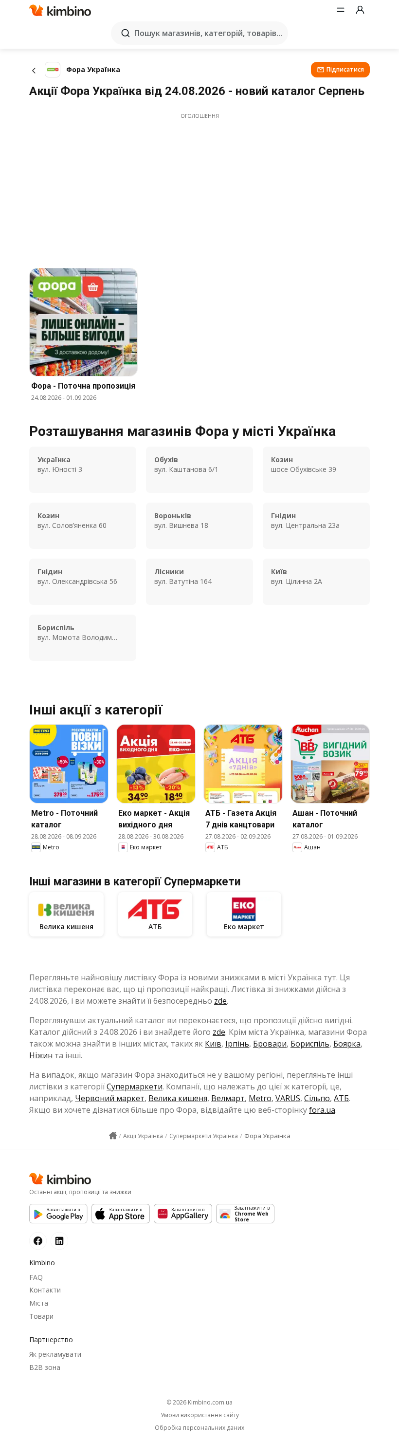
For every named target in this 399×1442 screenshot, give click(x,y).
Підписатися (345, 69)
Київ (213, 1043)
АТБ (341, 1098)
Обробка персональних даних (199, 1428)
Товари (41, 1316)
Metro (260, 1098)
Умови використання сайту (200, 1415)
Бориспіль (309, 1043)
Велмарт (228, 1098)
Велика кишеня (177, 1098)
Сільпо (317, 1098)
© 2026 (199, 1402)
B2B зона (44, 1367)
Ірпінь (237, 1043)
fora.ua (322, 1110)
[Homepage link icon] (113, 1136)
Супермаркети (135, 1086)
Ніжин (41, 1055)
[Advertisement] (199, 188)
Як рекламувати (55, 1354)
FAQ (36, 1277)
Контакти (45, 1289)
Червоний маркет (110, 1098)
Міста (38, 1303)
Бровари (270, 1043)
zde (220, 1000)
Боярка (347, 1043)
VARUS (287, 1098)
